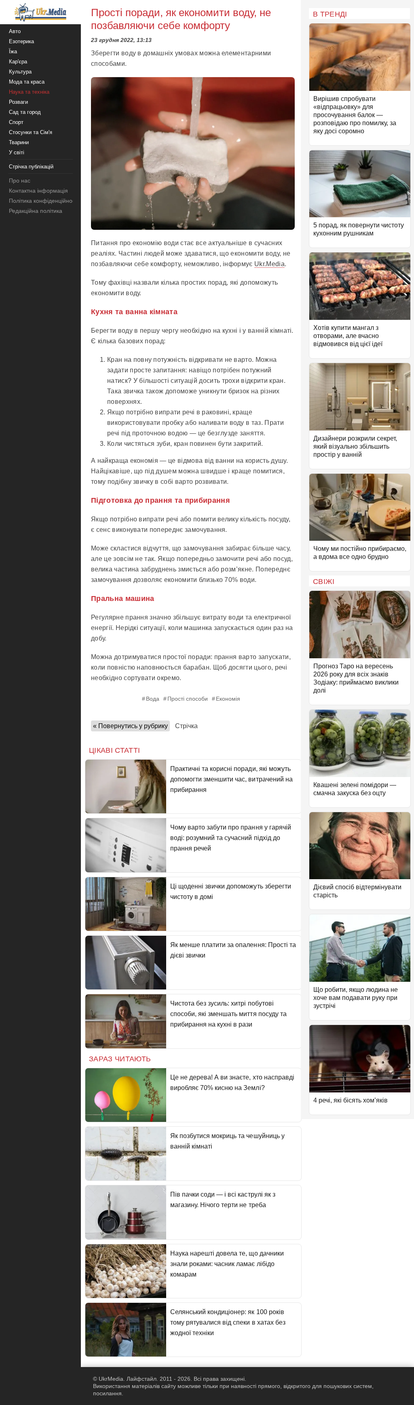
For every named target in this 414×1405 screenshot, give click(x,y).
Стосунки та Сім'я (30, 132)
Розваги (18, 102)
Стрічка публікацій (31, 167)
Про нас (19, 180)
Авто (15, 31)
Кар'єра (18, 62)
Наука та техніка (29, 92)
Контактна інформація (38, 190)
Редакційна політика (35, 211)
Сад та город (25, 112)
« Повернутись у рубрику (130, 725)
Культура (20, 72)
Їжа (13, 51)
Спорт (16, 122)
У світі (16, 152)
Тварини (19, 142)
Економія (228, 698)
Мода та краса (26, 82)
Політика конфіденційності (44, 200)
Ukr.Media (269, 263)
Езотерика (21, 41)
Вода (152, 698)
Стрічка (186, 725)
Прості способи (187, 698)
